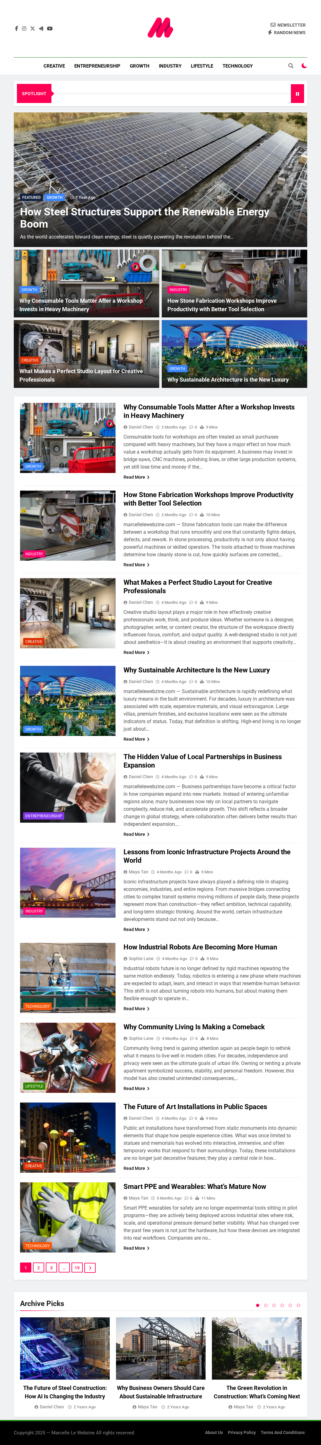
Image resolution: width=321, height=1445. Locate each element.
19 (77, 1267)
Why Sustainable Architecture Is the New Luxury (228, 380)
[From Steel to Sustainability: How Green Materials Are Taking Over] (160, 179)
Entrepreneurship (97, 66)
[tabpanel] (65, 1364)
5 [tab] (290, 1305)
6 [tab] (298, 1305)
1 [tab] (257, 1305)
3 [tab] (274, 1305)
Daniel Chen (141, 426)
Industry (170, 66)
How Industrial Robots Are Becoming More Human (200, 947)
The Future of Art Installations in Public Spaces (195, 1107)
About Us (214, 1432)
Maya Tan (138, 871)
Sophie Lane (141, 958)
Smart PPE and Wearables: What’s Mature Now (195, 1186)
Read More (134, 477)
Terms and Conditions (283, 1432)
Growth (140, 66)
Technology (238, 66)
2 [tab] (265, 1305)
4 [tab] (282, 1305)
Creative (54, 66)
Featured (31, 197)
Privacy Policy (242, 1432)
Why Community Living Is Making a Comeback (194, 1027)
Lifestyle (202, 66)
